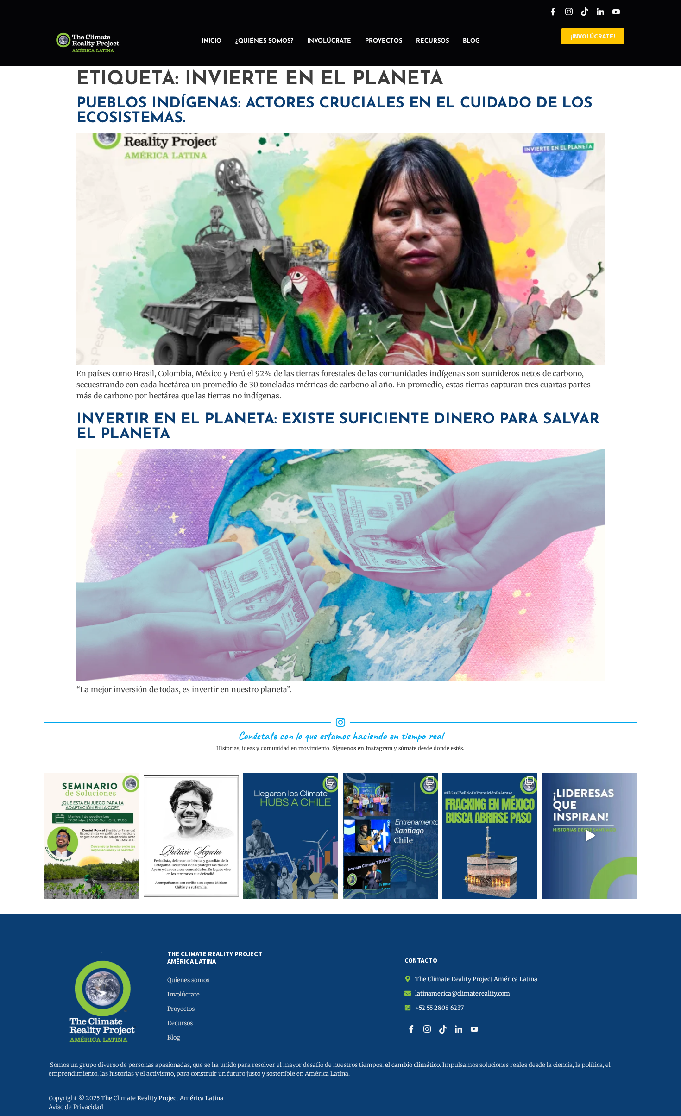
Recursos (432, 41)
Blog (471, 41)
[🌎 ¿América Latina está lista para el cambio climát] (91, 836)
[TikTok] (585, 12)
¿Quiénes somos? (264, 41)
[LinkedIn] (600, 12)
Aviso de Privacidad (76, 1106)
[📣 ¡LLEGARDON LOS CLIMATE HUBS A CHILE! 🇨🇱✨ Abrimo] (290, 836)
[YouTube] (616, 12)
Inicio (211, 41)
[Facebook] (553, 12)
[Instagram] (569, 12)
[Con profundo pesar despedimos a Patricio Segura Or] (191, 836)
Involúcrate (329, 41)
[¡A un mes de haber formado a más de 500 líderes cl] (390, 836)
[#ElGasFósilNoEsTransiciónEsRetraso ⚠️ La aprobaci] (489, 836)
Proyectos (383, 41)
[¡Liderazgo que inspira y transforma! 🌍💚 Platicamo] (589, 836)
